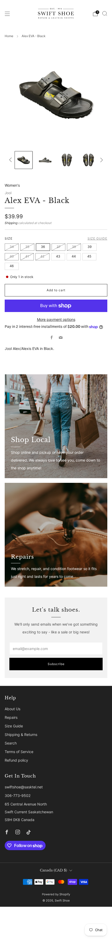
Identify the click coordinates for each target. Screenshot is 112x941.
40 (12, 256)
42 (42, 256)
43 (58, 256)
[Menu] (7, 13)
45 (89, 256)
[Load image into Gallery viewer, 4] (88, 160)
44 (74, 256)
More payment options (56, 319)
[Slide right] (100, 160)
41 (27, 256)
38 (74, 247)
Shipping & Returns (21, 734)
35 (27, 247)
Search (11, 743)
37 (58, 247)
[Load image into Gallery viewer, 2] (45, 160)
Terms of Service (19, 751)
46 (12, 266)
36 (43, 247)
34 (12, 247)
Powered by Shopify (56, 894)
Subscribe (56, 664)
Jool (8, 193)
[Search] (104, 13)
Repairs (11, 717)
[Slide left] (11, 160)
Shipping (11, 223)
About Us (12, 709)
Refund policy (16, 760)
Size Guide (97, 238)
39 (90, 247)
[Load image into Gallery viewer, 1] (24, 160)
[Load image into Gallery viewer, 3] (67, 160)
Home (9, 36)
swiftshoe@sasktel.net (24, 787)
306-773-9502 (17, 795)
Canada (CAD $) (53, 870)
